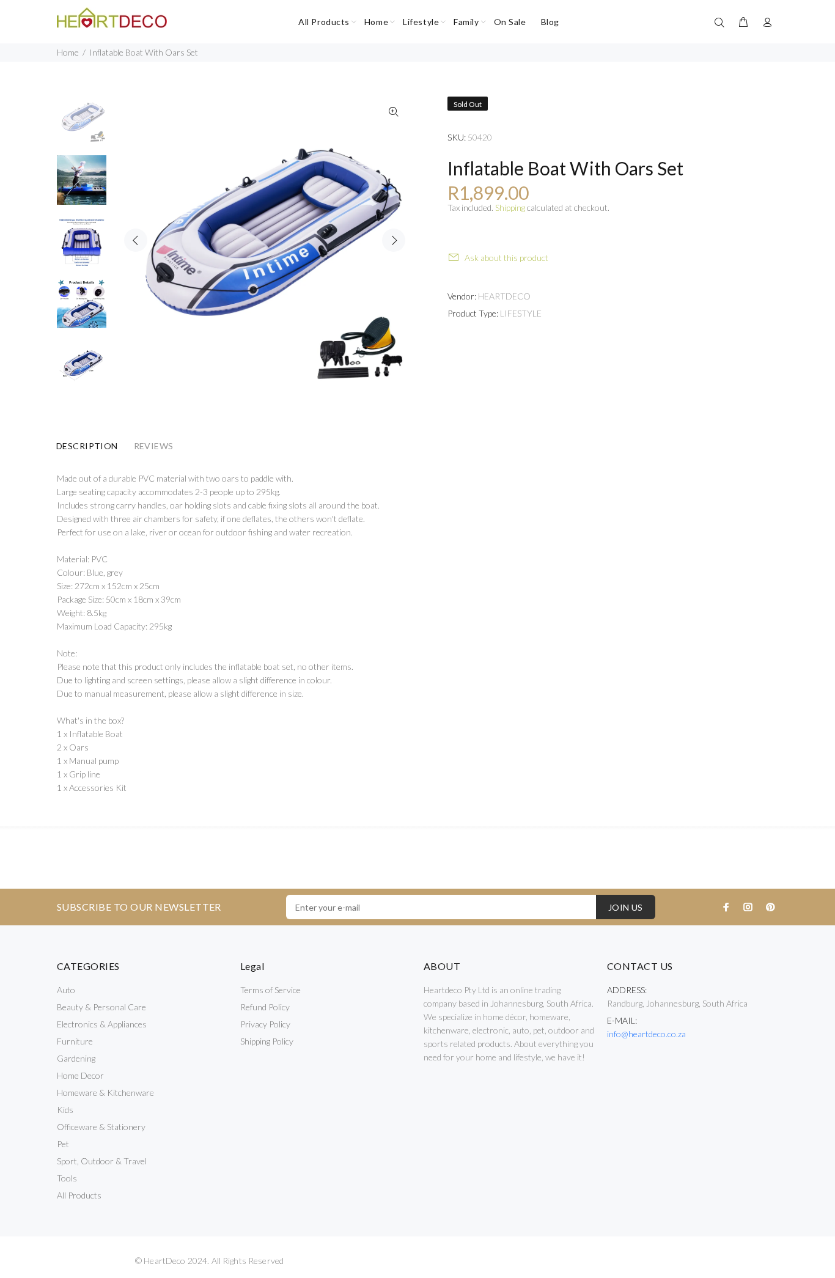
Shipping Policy (266, 1041)
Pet (63, 1144)
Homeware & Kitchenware (105, 1092)
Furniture (75, 1041)
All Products (79, 1195)
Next (393, 240)
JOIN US (625, 907)
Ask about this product (506, 257)
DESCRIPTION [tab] (87, 446)
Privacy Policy (265, 1024)
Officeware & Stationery (101, 1127)
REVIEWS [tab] (154, 446)
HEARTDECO (504, 296)
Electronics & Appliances (102, 1024)
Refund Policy (265, 1007)
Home (68, 52)
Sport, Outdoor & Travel (102, 1161)
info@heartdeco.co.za (646, 1034)
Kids (65, 1109)
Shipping (510, 207)
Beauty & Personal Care (101, 1007)
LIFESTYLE (521, 313)
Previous (135, 240)
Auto (66, 990)
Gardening (76, 1058)
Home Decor (80, 1075)
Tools (67, 1178)
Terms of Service (270, 990)
